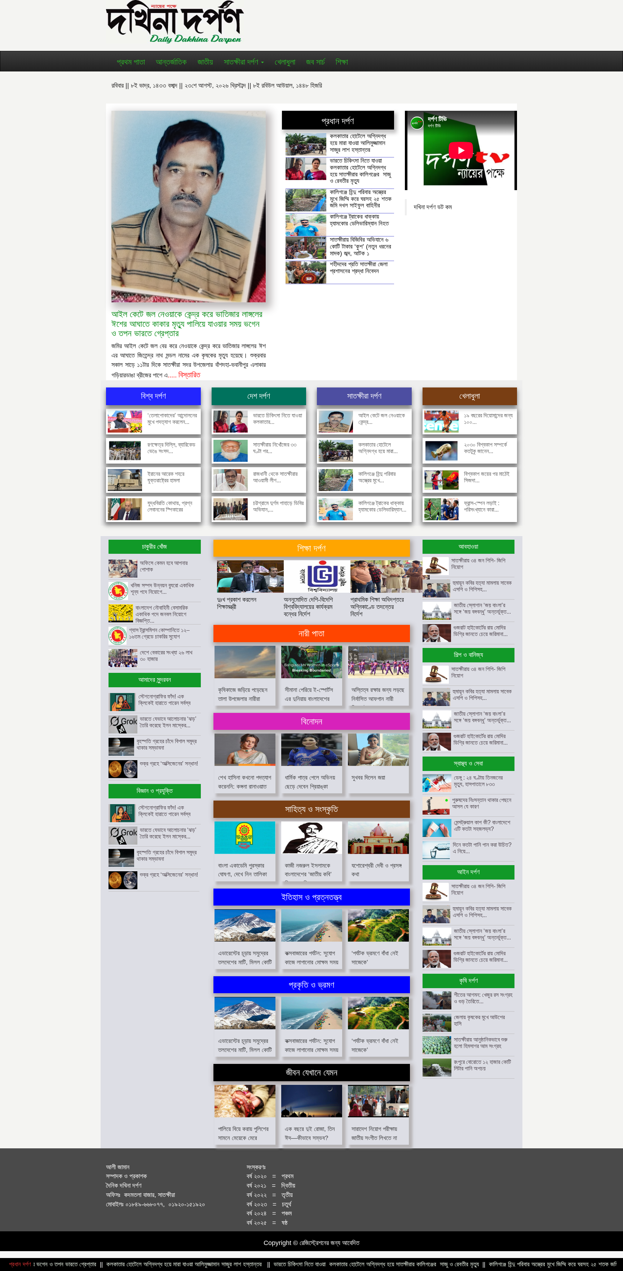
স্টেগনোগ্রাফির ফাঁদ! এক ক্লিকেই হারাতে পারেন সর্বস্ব (164, 699)
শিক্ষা (342, 61)
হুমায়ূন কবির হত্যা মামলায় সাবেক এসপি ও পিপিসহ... (482, 586)
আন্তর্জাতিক (171, 61)
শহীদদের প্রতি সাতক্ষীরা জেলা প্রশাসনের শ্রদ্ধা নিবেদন (359, 268)
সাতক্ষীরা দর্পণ (242, 61)
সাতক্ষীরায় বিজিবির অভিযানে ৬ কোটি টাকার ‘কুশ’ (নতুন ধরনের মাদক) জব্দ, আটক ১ (360, 246)
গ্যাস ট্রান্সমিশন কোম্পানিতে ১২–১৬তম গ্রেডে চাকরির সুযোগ (159, 633)
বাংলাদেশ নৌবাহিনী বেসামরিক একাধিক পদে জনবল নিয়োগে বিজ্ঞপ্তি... (162, 614)
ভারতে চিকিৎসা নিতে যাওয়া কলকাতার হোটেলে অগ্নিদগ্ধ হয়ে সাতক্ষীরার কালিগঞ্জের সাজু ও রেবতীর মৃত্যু (360, 170)
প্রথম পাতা (131, 61)
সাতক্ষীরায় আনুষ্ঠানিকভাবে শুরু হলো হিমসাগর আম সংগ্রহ (480, 1042)
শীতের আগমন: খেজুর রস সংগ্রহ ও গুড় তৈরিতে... (483, 998)
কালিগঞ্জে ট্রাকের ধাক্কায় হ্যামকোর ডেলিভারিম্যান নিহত (359, 220)
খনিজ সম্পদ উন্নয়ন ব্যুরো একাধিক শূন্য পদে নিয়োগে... (162, 588)
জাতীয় (205, 61)
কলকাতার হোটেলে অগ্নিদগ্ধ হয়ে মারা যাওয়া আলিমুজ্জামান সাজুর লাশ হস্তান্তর (358, 143)
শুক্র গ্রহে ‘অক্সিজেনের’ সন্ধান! (169, 764)
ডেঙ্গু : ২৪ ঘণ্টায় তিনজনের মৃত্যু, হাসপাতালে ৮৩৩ (478, 781)
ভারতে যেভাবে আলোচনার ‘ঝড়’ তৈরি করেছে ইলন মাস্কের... (168, 722)
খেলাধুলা (285, 61)
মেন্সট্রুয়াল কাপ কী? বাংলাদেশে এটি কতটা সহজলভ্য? (482, 825)
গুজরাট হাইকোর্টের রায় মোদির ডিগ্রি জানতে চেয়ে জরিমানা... (481, 630)
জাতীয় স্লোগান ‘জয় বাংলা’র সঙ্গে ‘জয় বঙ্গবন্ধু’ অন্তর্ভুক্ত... (482, 608)
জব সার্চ (315, 61)
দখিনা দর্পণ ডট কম (433, 207)
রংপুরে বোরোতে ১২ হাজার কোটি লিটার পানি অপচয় (482, 1065)
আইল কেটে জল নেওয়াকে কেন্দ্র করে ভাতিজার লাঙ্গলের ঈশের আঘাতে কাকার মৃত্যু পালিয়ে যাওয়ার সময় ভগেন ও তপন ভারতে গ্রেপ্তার (186, 323)
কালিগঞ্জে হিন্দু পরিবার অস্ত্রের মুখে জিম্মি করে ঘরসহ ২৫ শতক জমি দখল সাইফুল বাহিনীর (361, 199)
